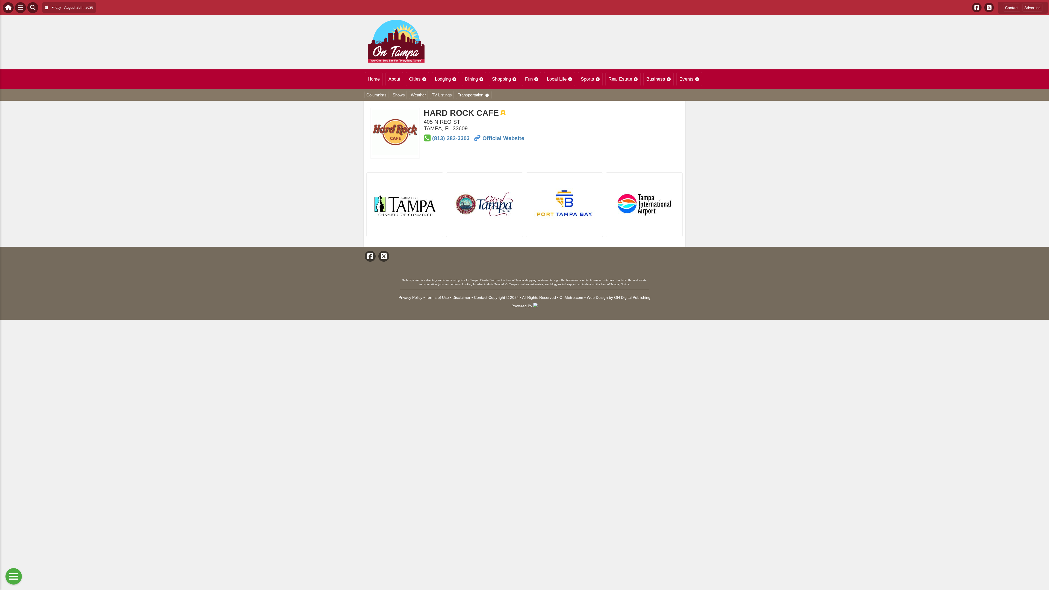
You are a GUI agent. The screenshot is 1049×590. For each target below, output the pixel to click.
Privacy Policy (410, 297)
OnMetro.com (571, 297)
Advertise (1032, 7)
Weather (418, 95)
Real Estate (620, 79)
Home (374, 79)
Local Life (557, 79)
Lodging (443, 79)
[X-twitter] (989, 7)
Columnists (376, 95)
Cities (415, 79)
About (394, 79)
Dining (471, 79)
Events (686, 79)
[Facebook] (977, 7)
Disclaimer (461, 297)
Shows (399, 95)
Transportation (470, 95)
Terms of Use (437, 297)
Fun (529, 79)
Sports (587, 79)
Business (655, 79)
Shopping (501, 79)
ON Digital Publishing (632, 297)
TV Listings (442, 95)
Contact (1011, 7)
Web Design (597, 297)
